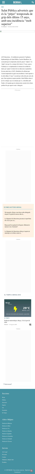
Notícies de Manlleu (7, 431)
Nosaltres (4, 462)
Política (4, 400)
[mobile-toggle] (3, 2)
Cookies (4, 457)
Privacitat (4, 454)
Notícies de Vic (6, 428)
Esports (4, 405)
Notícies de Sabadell (7, 439)
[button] (32, 2)
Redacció (5, 26)
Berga (3, 397)
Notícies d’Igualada (6, 433)
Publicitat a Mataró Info (8, 459)
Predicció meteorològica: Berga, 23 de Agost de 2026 (17, 321)
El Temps (6, 318)
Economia (4, 410)
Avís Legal (4, 452)
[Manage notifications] (31, 470)
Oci (2, 7)
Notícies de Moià (6, 426)
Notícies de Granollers (7, 436)
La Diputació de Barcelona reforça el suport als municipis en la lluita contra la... (17, 232)
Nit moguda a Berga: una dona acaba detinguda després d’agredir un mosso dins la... (17, 213)
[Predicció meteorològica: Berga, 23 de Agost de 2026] (17, 308)
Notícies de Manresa (7, 423)
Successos (4, 402)
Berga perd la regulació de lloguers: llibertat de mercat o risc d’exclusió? (17, 226)
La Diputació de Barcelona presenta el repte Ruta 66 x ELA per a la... (18, 219)
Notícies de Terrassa (7, 441)
